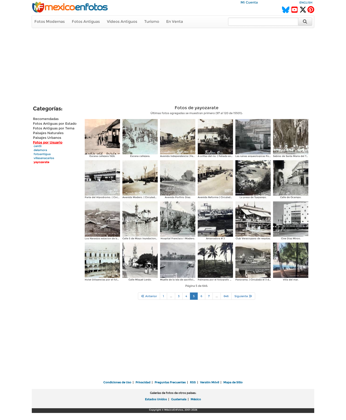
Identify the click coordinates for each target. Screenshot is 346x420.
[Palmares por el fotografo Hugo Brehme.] (215, 260)
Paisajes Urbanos (47, 138)
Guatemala (178, 399)
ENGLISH (305, 2)
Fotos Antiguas (86, 21)
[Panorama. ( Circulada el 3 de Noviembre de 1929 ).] (253, 260)
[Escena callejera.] (140, 136)
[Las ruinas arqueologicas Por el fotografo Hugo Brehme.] (253, 136)
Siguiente (241, 296)
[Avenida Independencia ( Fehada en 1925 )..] (177, 136)
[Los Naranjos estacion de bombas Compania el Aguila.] (102, 218)
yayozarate (41, 162)
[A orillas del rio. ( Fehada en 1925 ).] (215, 136)
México (196, 399)
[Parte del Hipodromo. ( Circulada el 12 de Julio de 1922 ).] (102, 177)
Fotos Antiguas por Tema (53, 128)
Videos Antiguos (122, 21)
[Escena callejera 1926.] (102, 136)
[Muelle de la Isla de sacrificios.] (177, 260)
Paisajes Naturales (48, 133)
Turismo (151, 21)
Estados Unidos (156, 399)
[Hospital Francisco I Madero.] (177, 218)
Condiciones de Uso (117, 382)
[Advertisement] (173, 67)
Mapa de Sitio (233, 382)
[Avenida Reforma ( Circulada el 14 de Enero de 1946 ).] (215, 177)
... (171, 296)
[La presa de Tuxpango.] (253, 177)
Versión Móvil (209, 382)
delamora (40, 150)
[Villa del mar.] (290, 260)
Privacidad (143, 382)
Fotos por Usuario (47, 142)
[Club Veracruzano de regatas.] (253, 218)
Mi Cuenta (249, 2)
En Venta (174, 21)
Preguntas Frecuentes (170, 382)
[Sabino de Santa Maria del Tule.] (290, 136)
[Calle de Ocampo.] (290, 177)
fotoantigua (42, 154)
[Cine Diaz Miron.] (290, 218)
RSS (193, 382)
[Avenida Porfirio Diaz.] (177, 177)
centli (37, 146)
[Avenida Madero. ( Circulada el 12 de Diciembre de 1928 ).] (140, 177)
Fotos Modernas (49, 21)
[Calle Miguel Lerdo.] (140, 260)
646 (226, 296)
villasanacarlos (44, 158)
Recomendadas (46, 119)
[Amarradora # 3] (215, 218)
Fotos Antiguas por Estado (54, 123)
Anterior (151, 296)
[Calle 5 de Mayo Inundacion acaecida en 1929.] (140, 218)
